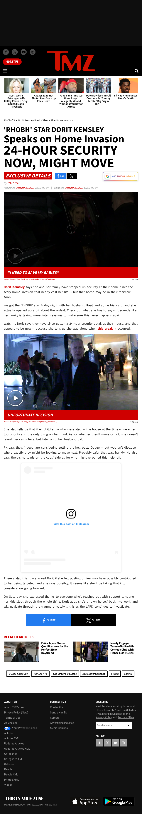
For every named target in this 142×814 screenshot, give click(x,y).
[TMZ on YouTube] (115, 742)
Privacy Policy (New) (16, 712)
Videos (8, 784)
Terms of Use (12, 717)
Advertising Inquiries (62, 722)
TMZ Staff (13, 183)
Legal (128, 673)
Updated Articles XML (17, 748)
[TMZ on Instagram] (33, 52)
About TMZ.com (14, 707)
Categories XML (13, 759)
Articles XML (11, 738)
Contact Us (57, 707)
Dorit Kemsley (18, 673)
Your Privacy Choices (24, 728)
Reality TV (40, 673)
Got (12, 62)
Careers (55, 717)
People (8, 769)
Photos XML (11, 779)
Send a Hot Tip (58, 712)
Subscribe (128, 725)
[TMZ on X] (15, 52)
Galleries (9, 764)
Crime (115, 673)
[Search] (137, 71)
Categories (10, 753)
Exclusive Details (65, 673)
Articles (8, 733)
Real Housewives (93, 673)
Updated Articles (14, 743)
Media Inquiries (59, 728)
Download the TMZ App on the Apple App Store (85, 801)
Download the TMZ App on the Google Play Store (118, 801)
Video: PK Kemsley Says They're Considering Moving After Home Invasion (31, 421)
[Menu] (5, 71)
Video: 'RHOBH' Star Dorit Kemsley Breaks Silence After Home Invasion (31, 279)
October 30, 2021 (25, 187)
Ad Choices (11, 722)
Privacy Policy (104, 717)
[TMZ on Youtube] (24, 52)
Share (51, 620)
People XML (11, 774)
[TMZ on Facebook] (6, 52)
